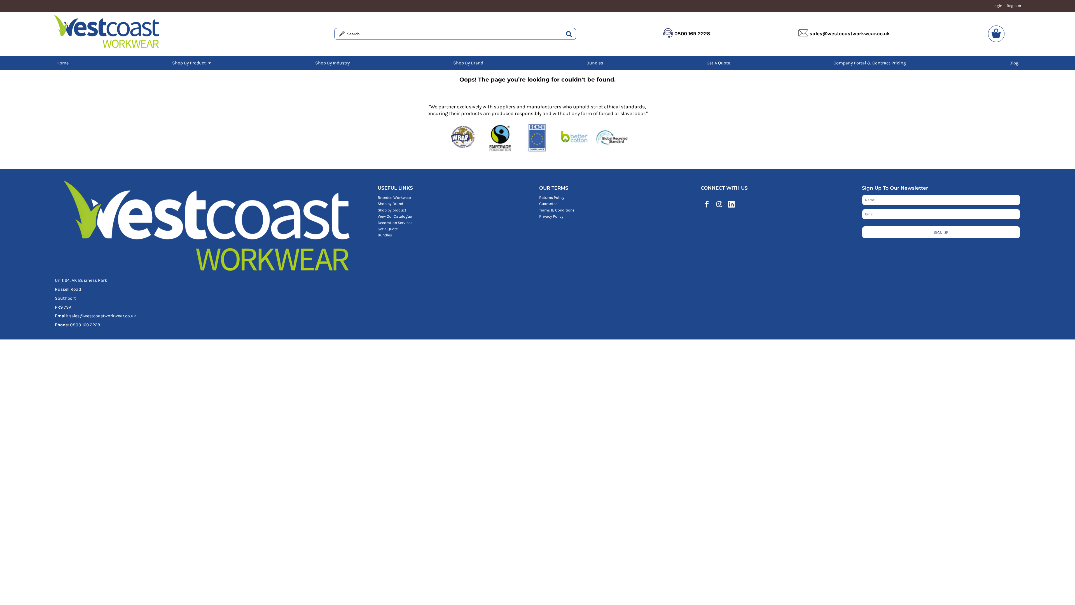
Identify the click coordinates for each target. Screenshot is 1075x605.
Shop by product (392, 210)
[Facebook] (706, 204)
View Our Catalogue (395, 216)
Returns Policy (551, 197)
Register (1014, 5)
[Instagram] (719, 204)
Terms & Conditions (556, 210)
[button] (192, 63)
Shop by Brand (390, 203)
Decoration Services (395, 222)
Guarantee (548, 203)
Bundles (385, 235)
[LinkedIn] (731, 204)
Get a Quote (388, 229)
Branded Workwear (394, 197)
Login (997, 5)
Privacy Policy (551, 216)
